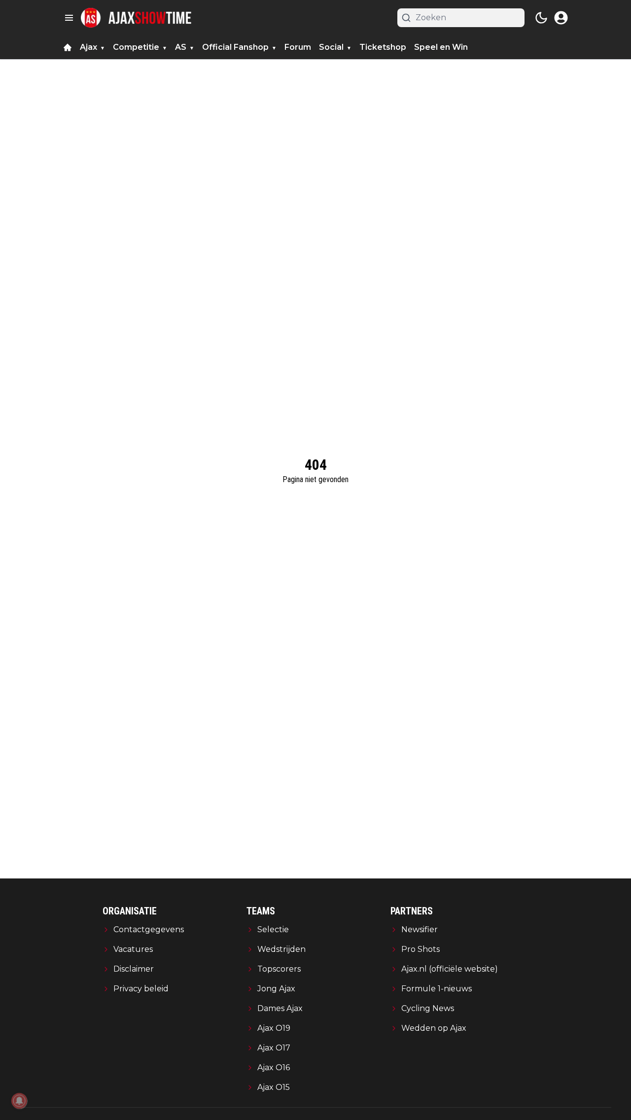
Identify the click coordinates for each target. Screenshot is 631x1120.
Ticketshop (382, 47)
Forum (297, 47)
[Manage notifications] (19, 1101)
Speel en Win (441, 47)
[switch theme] (541, 18)
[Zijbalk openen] (69, 18)
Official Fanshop (235, 47)
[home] (67, 47)
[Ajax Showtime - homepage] (136, 18)
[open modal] (561, 18)
